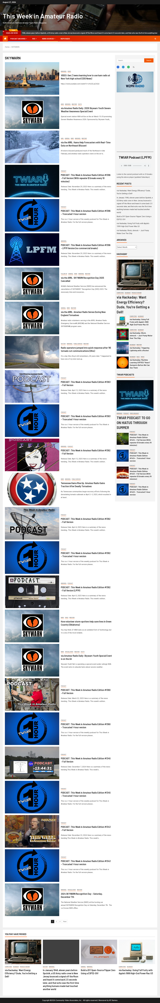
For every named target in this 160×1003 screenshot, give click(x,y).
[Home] (5, 38)
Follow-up (64, 273)
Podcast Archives (17, 39)
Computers (120, 292)
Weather (74, 104)
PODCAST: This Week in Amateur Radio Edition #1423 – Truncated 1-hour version (140, 491)
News (62, 104)
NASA (138, 356)
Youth (80, 104)
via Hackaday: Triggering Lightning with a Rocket (139, 349)
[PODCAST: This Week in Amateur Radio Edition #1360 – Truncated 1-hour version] (32, 728)
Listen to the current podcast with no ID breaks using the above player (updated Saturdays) (134, 175)
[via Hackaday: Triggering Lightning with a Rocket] (123, 348)
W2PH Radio (65, 39)
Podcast (63, 171)
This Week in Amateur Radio (43, 16)
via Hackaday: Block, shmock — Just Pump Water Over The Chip (141, 335)
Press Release (134, 413)
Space (142, 356)
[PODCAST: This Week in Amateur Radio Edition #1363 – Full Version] (32, 386)
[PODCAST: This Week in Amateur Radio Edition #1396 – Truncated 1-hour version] (32, 215)
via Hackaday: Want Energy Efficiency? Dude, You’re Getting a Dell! (21, 973)
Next (64, 921)
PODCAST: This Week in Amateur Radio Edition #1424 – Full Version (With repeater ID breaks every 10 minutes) (141, 439)
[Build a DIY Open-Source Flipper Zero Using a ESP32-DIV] (99, 952)
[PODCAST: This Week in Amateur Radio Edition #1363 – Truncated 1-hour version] (32, 420)
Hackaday (128, 292)
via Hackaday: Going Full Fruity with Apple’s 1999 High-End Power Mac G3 (139, 322)
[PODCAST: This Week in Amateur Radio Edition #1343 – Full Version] (32, 831)
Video (69, 71)
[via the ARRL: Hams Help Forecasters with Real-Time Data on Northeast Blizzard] (32, 147)
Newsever (102, 1000)
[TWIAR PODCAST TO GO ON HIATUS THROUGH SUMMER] (135, 395)
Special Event (69, 651)
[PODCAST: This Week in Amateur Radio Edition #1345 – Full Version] (32, 763)
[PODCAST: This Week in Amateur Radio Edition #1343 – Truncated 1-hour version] (32, 865)
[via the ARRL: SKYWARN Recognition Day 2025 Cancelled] (32, 283)
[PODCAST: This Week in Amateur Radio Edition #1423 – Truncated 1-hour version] (123, 490)
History (63, 343)
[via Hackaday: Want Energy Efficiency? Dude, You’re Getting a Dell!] (135, 275)
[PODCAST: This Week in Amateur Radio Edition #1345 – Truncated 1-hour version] (32, 797)
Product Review (136, 292)
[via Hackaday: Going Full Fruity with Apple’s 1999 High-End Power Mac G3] (123, 321)
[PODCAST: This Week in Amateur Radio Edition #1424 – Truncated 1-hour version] (123, 456)
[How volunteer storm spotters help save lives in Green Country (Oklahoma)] (32, 626)
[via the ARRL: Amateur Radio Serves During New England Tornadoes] (32, 318)
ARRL (62, 138)
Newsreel (64, 71)
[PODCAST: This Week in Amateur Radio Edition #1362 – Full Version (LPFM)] (32, 591)
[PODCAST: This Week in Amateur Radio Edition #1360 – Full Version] (32, 694)
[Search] (155, 39)
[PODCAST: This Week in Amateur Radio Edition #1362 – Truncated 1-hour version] (32, 557)
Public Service (78, 343)
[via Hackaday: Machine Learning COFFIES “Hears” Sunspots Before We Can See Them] (123, 363)
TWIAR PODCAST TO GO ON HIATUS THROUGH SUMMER (133, 422)
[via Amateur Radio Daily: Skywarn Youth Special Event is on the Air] (32, 660)
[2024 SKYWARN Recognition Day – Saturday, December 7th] (32, 899)
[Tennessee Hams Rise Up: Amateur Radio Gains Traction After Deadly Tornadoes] (32, 489)
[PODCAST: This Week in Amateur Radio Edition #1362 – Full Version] (32, 455)
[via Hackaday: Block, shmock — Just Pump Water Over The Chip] (123, 334)
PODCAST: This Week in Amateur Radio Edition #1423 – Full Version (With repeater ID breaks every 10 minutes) (141, 473)
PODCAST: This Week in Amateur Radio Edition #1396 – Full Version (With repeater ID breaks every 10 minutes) (85, 178)
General (67, 138)
